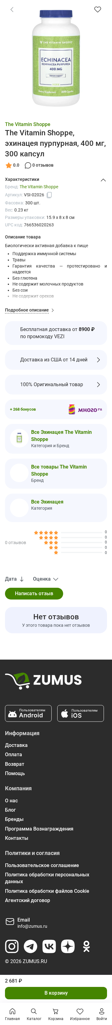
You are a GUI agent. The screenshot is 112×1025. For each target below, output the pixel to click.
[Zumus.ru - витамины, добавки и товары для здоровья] (43, 684)
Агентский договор (27, 900)
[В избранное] (98, 9)
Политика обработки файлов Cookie (47, 891)
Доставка (16, 745)
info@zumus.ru (32, 926)
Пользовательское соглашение (42, 865)
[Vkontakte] (49, 946)
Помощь (15, 773)
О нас (11, 801)
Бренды (14, 819)
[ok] (86, 946)
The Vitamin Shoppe (27, 124)
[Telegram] (30, 946)
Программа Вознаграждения (39, 829)
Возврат (14, 764)
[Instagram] (12, 946)
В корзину (56, 993)
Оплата (13, 754)
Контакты (16, 838)
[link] (12, 9)
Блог (10, 810)
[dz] (68, 946)
